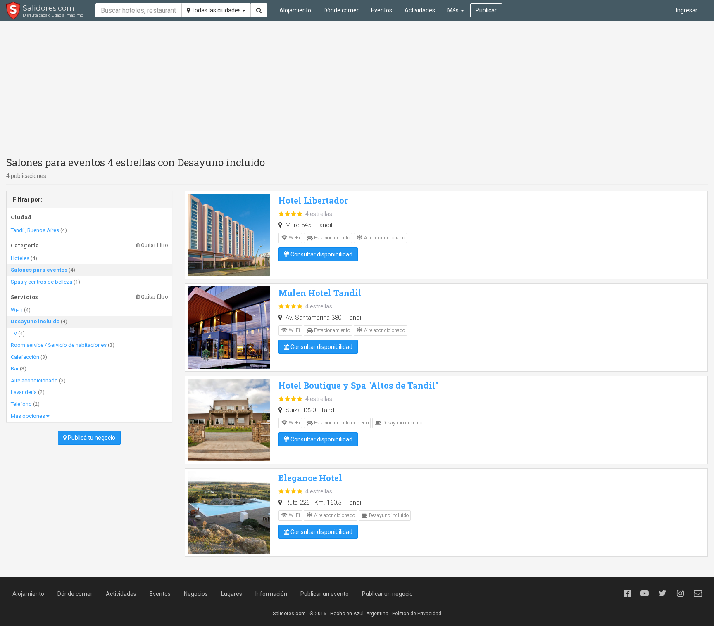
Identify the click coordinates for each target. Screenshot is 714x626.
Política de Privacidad (416, 614)
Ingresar (686, 10)
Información (271, 593)
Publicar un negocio (387, 593)
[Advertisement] (357, 87)
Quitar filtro (154, 245)
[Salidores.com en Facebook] (627, 593)
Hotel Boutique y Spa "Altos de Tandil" (358, 385)
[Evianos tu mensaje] (698, 593)
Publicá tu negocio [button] (91, 437)
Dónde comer (341, 10)
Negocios (196, 593)
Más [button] (453, 10)
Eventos (381, 10)
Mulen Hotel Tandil (320, 292)
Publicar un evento (324, 593)
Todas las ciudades (216, 10)
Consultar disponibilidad (320, 254)
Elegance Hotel (310, 477)
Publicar (486, 10)
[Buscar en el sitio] (259, 10)
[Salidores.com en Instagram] (680, 593)
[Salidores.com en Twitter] (662, 593)
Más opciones (28, 416)
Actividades (420, 10)
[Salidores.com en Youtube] (644, 593)
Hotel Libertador (313, 200)
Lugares (231, 593)
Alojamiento (295, 10)
